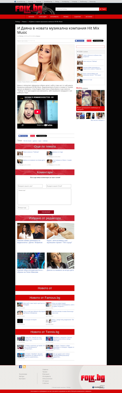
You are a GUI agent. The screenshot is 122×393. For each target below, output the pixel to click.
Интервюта (47, 376)
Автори (21, 376)
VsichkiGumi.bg (48, 1)
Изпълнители (47, 379)
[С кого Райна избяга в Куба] (80, 116)
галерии (82, 88)
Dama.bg (30, 1)
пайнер (45, 141)
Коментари (80, 40)
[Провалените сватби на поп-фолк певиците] (100, 116)
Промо (45, 372)
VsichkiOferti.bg (21, 1)
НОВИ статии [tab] (83, 52)
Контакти (22, 379)
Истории (46, 381)
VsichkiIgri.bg (65, 1)
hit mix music (28, 141)
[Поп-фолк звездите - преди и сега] (90, 116)
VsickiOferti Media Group (15, 1)
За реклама (23, 374)
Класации (46, 374)
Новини (24, 21)
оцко (40, 141)
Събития (46, 383)
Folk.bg (57, 1)
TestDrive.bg (83, 1)
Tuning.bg (74, 1)
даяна (35, 141)
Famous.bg (92, 1)
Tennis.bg (38, 1)
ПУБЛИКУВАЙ (46, 212)
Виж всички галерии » (98, 120)
